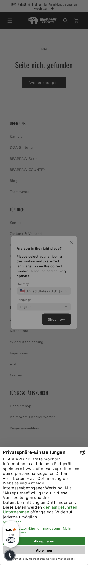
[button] (10, 555)
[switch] (10, 540)
